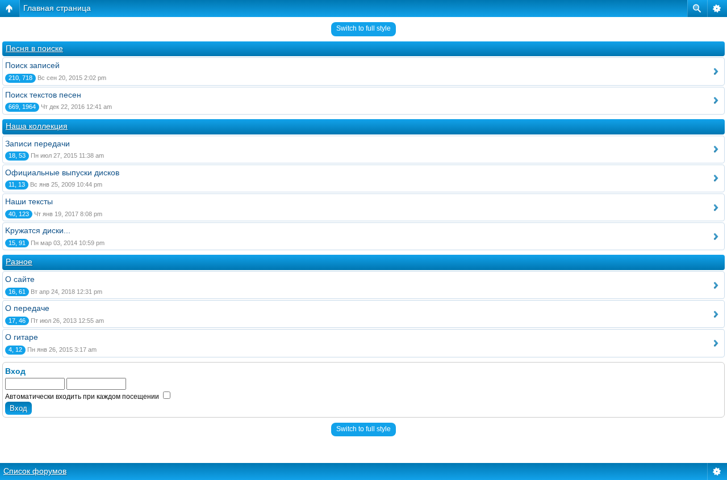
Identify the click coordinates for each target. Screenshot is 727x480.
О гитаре (21, 337)
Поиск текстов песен (43, 94)
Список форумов (34, 470)
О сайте (20, 279)
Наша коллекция (37, 125)
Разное (19, 261)
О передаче (27, 308)
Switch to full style (363, 28)
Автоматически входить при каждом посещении (83, 397)
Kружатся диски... (37, 230)
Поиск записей (32, 65)
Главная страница (57, 7)
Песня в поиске (34, 48)
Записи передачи (37, 143)
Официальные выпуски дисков (62, 172)
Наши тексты (29, 201)
